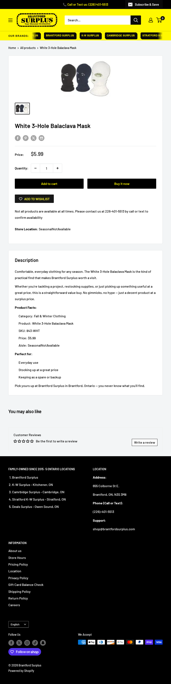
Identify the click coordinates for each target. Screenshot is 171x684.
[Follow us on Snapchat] (43, 643)
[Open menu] (10, 20)
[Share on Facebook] (18, 137)
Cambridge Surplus (118, 35)
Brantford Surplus (57, 35)
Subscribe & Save (147, 4)
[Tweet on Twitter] (33, 137)
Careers (14, 605)
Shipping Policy (19, 591)
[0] (159, 20)
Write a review (144, 442)
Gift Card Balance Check (25, 585)
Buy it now (122, 184)
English (15, 624)
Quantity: (21, 168)
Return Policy (18, 598)
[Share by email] (41, 137)
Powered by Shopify (21, 670)
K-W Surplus (87, 35)
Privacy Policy (18, 578)
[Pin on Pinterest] (26, 137)
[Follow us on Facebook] (11, 643)
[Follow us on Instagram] (27, 643)
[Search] (136, 20)
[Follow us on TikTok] (35, 643)
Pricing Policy (18, 564)
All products (28, 48)
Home (12, 48)
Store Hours (17, 558)
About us (14, 551)
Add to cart (49, 184)
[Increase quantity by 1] (57, 168)
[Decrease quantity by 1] (35, 168)
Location (14, 571)
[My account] (151, 20)
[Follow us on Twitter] (19, 643)
